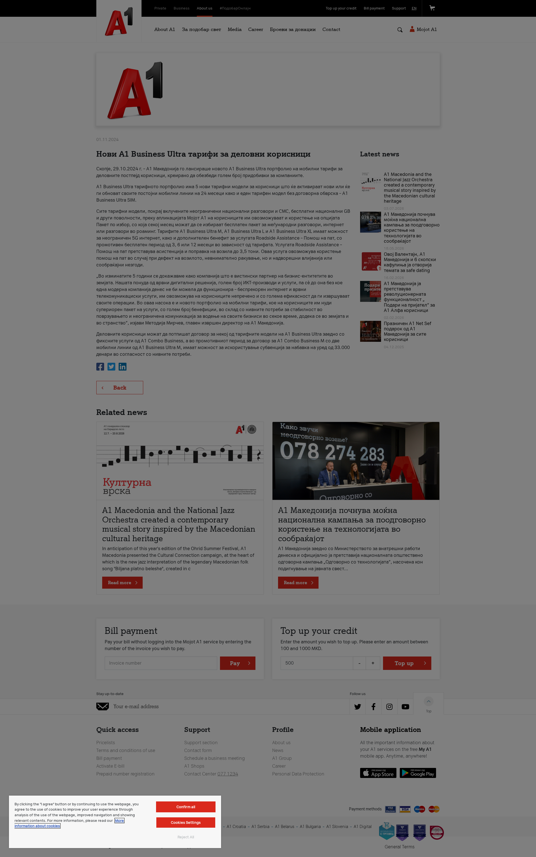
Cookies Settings (186, 822)
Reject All (186, 837)
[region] (115, 822)
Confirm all (185, 807)
